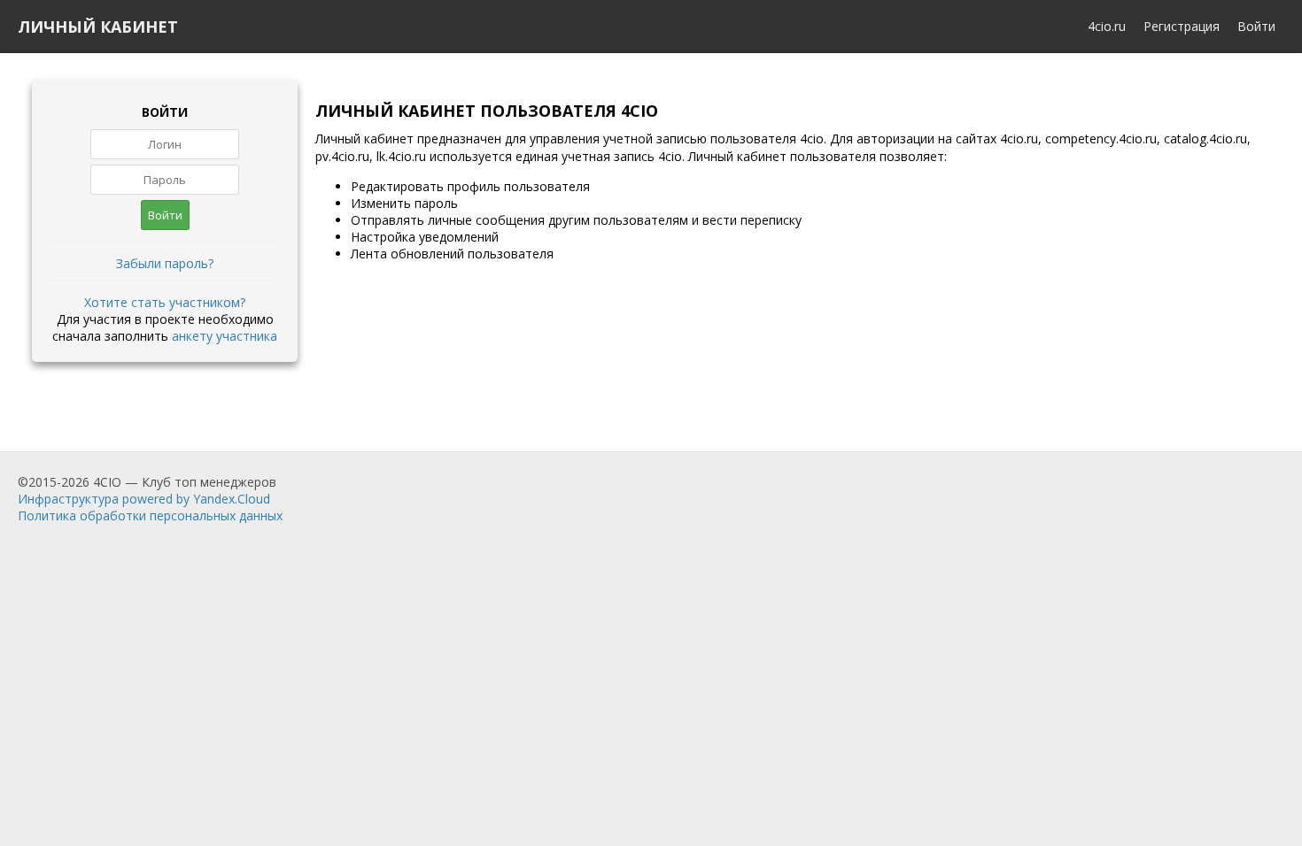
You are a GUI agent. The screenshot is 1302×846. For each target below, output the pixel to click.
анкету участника (224, 335)
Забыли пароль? (164, 263)
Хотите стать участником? (164, 302)
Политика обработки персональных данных (150, 515)
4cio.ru (1107, 26)
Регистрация (1181, 26)
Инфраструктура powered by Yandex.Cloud (144, 498)
